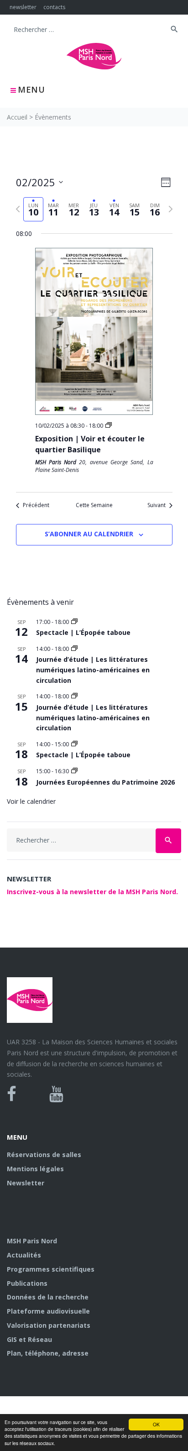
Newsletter (25, 1183)
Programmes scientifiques (50, 1269)
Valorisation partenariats (48, 1325)
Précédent (36, 505)
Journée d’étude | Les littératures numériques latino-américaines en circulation (93, 669)
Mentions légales (35, 1168)
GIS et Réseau (29, 1339)
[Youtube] (56, 1094)
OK (156, 1424)
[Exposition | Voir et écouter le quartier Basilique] (94, 331)
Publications (27, 1283)
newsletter (23, 7)
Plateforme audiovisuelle (48, 1311)
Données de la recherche (48, 1297)
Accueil (17, 117)
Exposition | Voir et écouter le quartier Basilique (90, 444)
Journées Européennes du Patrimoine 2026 (105, 782)
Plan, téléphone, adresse (48, 1353)
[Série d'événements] (108, 426)
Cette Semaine (94, 505)
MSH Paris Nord (32, 1240)
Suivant (156, 505)
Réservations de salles (44, 1154)
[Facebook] (11, 1094)
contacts (54, 7)
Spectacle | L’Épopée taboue (83, 632)
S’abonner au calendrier (89, 533)
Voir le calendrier (31, 801)
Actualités (24, 1255)
